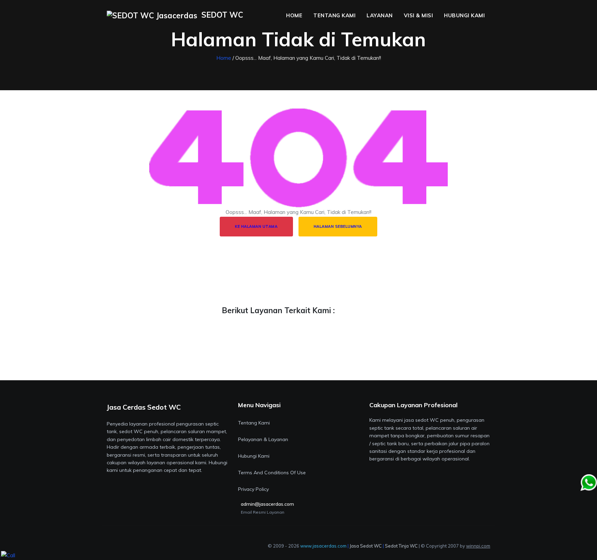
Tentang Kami (334, 15)
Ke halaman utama (256, 226)
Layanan (380, 15)
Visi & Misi (418, 15)
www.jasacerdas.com (323, 546)
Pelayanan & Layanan (263, 439)
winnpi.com (478, 546)
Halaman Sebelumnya (338, 226)
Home (294, 15)
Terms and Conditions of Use (272, 472)
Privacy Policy (253, 489)
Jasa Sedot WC (366, 546)
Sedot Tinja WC (401, 546)
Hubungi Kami (464, 15)
